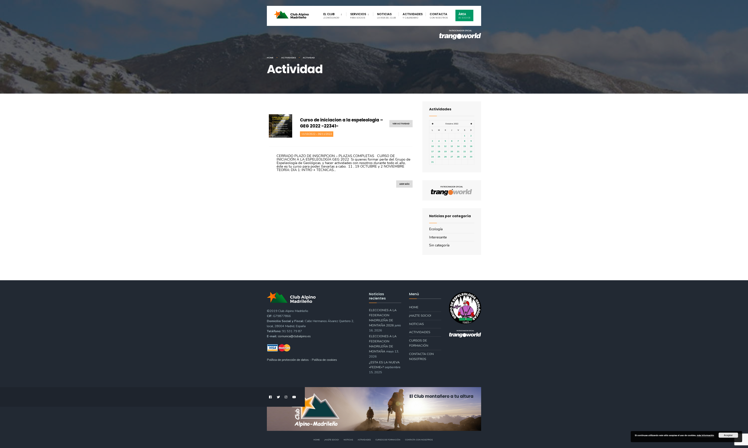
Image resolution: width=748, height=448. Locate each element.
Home (270, 57)
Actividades (413, 15)
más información (705, 435)
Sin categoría (439, 245)
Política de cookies (324, 360)
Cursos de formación (418, 343)
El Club (331, 15)
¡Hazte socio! (420, 316)
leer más (404, 183)
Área (464, 15)
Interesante (438, 237)
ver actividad (401, 123)
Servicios (358, 15)
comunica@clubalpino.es (294, 336)
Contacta (439, 15)
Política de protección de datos (288, 360)
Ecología (436, 229)
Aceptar (728, 435)
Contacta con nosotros (421, 356)
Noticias (386, 15)
